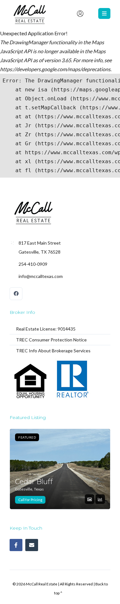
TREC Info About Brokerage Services (53, 350)
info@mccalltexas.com (41, 276)
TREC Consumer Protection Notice (51, 339)
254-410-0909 (33, 264)
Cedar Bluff (34, 481)
